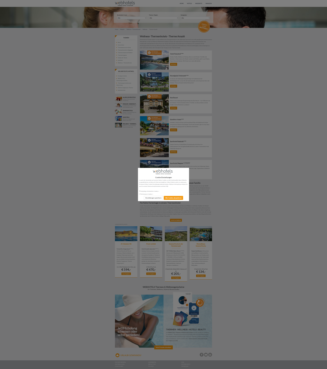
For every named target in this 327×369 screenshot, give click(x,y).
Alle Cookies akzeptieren (173, 198)
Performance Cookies (146, 194)
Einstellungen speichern (153, 198)
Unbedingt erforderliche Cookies (149, 191)
